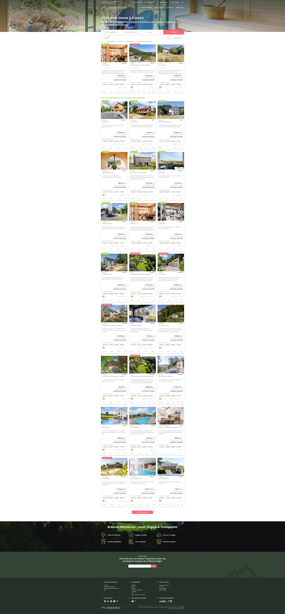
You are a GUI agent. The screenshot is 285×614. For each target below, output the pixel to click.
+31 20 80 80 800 (114, 1)
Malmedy (134, 589)
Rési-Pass (161, 584)
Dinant (133, 584)
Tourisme (170, 7)
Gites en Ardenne (146, 7)
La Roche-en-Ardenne (137, 588)
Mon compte (163, 2)
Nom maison (175, 2)
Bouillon (134, 583)
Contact (106, 583)
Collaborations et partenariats (111, 586)
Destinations (159, 7)
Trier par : (168, 38)
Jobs (105, 588)
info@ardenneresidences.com (164, 605)
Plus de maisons (142, 510)
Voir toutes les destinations (138, 592)
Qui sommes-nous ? (164, 583)
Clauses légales (163, 586)
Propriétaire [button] (150, 2)
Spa (132, 591)
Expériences (180, 7)
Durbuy (133, 586)
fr (182, 2)
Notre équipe (162, 588)
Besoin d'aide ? (138, 2)
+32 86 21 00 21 (105, 1)
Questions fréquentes (109, 584)
